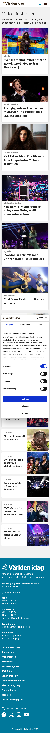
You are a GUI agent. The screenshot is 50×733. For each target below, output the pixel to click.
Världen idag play (11, 685)
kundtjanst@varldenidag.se (15, 618)
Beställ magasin (10, 666)
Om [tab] (40, 325)
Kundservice (8, 652)
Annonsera (7, 661)
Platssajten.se (9, 690)
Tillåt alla (25, 399)
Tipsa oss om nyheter (13, 680)
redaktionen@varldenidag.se (15, 627)
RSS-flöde (7, 671)
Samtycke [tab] (9, 325)
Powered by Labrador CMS (25, 729)
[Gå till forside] (13, 3)
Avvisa (25, 413)
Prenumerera (8, 656)
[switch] (43, 374)
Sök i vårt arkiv (9, 675)
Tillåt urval (25, 406)
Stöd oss (6, 694)
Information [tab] (25, 325)
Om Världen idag (10, 647)
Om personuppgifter (12, 699)
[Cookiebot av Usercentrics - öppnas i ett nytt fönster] (36, 318)
